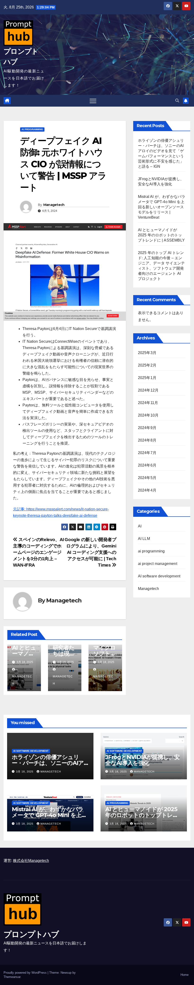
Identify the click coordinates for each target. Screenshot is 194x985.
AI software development (159, 576)
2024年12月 (148, 390)
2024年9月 (147, 428)
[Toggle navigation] (93, 101)
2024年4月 (147, 490)
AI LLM (144, 539)
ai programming (32, 129)
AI (139, 526)
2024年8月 (147, 440)
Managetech (54, 205)
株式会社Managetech (31, 861)
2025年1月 (147, 378)
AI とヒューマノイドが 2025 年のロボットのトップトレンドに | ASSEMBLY (161, 235)
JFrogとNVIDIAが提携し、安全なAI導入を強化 (142, 760)
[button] (177, 101)
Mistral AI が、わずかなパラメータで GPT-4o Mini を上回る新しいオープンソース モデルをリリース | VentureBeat (161, 207)
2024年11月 (148, 403)
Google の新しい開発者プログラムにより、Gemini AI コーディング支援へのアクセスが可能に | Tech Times (90, 552)
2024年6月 (147, 465)
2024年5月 (147, 478)
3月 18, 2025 (25, 771)
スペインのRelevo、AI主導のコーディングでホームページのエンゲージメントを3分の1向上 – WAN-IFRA (38, 552)
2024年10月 (148, 415)
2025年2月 (147, 365)
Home (185, 975)
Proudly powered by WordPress (26, 972)
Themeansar (12, 977)
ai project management (157, 564)
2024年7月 (147, 453)
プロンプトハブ (31, 934)
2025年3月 (147, 353)
